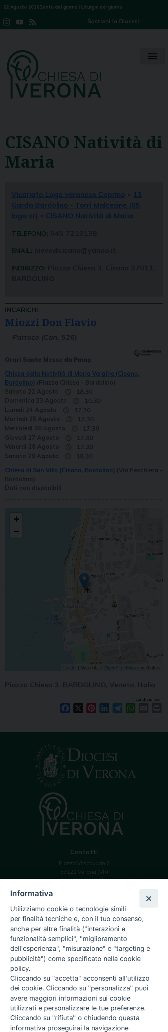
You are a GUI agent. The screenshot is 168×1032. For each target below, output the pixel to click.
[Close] (148, 898)
